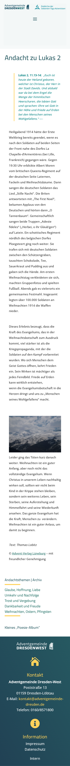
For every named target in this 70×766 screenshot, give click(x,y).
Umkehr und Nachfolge (22, 595)
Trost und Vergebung (20, 600)
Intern (35, 758)
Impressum (35, 743)
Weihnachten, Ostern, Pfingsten (28, 611)
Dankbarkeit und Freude (22, 606)
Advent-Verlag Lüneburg (29, 553)
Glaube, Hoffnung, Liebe (22, 590)
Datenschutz (35, 749)
